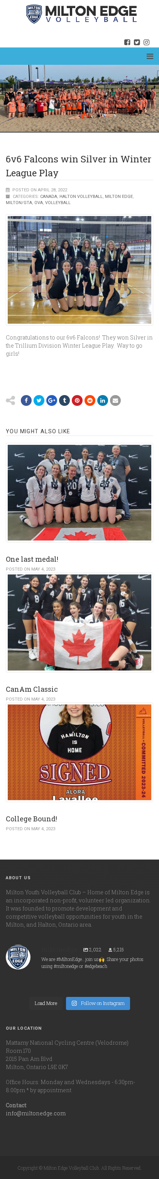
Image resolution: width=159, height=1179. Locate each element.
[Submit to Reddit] (77, 400)
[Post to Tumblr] (64, 400)
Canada (48, 196)
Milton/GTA (19, 202)
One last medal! (32, 559)
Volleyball (58, 202)
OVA (38, 202)
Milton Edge (119, 196)
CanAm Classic (32, 689)
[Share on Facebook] (26, 400)
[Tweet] (39, 400)
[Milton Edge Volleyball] (72, 14)
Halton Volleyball (81, 196)
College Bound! (31, 818)
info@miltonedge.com (36, 1113)
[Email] (102, 400)
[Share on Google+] (51, 400)
